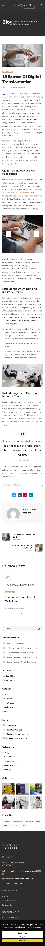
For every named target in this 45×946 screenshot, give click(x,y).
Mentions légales (9, 857)
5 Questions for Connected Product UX (22, 653)
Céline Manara (21, 87)
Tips (6, 711)
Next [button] (36, 234)
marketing (29, 821)
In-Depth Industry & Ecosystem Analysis (22, 648)
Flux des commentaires (17, 734)
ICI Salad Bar (7, 905)
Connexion (11, 725)
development (17, 821)
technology (17, 485)
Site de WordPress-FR (16, 738)
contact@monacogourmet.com (20, 878)
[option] (22, 234)
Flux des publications (16, 730)
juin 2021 (10, 676)
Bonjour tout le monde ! (15, 643)
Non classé (24, 21)
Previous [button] (8, 234)
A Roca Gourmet (9, 900)
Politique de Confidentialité (13, 862)
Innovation (9, 698)
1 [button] (21, 613)
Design (7, 694)
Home (15, 21)
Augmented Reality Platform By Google (22, 657)
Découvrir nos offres (10, 918)
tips (24, 825)
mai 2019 (10, 680)
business (7, 485)
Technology (7, 72)
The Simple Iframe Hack (19, 585)
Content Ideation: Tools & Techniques (21, 662)
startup (6, 825)
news (38, 821)
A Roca (5, 896)
